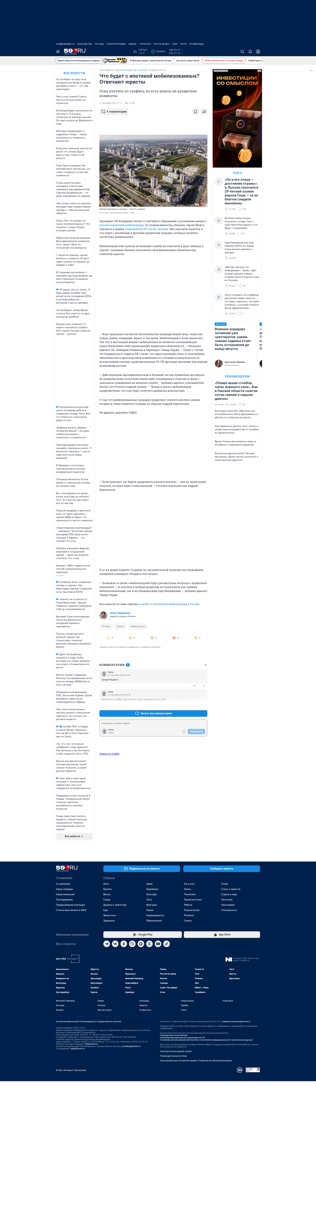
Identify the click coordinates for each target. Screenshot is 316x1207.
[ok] (123, 944)
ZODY (175, 44)
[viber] (132, 944)
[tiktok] (166, 944)
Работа (188, 904)
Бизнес (107, 889)
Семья (187, 920)
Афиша (132, 44)
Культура (151, 894)
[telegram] (106, 944)
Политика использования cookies (176, 1051)
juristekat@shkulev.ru (131, 1046)
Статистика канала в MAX (71, 910)
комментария (117, 111)
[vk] (115, 944)
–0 (203, 686)
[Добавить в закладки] (195, 111)
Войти (111, 733)
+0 (194, 686)
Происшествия (192, 899)
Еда (105, 910)
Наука (149, 910)
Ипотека (106, 626)
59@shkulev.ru (91, 1044)
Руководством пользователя (173, 1035)
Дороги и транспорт (115, 904)
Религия (189, 915)
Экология (226, 899)
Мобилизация (138, 626)
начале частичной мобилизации (121, 225)
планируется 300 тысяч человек (146, 229)
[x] (149, 944)
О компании (63, 883)
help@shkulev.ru (77, 1048)
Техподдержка (64, 899)
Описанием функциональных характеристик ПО (182, 1037)
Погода (99, 44)
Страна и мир (229, 894)
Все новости (74, 73)
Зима (149, 883)
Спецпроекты (229, 910)
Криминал (152, 889)
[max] (141, 944)
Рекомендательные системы (173, 1056)
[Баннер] (115, 60)
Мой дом (151, 904)
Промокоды (196, 44)
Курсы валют (162, 44)
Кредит (120, 626)
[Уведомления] (250, 51)
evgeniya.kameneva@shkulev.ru (236, 1021)
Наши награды (64, 889)
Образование (154, 920)
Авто (106, 883)
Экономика (228, 904)
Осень (187, 889)
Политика (190, 894)
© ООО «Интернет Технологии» (71, 1070)
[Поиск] (242, 51)
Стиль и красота (230, 889)
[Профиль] (258, 51)
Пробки (158, 51)
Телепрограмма (116, 44)
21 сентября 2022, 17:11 (110, 103)
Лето (149, 899)
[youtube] (158, 944)
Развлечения (191, 910)
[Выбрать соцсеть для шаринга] (204, 111)
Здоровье (109, 920)
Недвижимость (65, 44)
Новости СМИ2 (109, 753)
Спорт (224, 883)
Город (106, 899)
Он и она (189, 883)
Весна (106, 894)
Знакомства (84, 44)
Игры (184, 44)
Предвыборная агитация (70, 904)
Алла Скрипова (120, 613)
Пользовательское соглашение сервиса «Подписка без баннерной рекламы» (196, 1060)
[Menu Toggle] (58, 51)
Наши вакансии (65, 894)
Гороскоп (145, 44)
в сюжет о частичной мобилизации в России (169, 604)
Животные (109, 915)
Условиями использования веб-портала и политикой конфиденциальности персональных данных (206, 1040)
